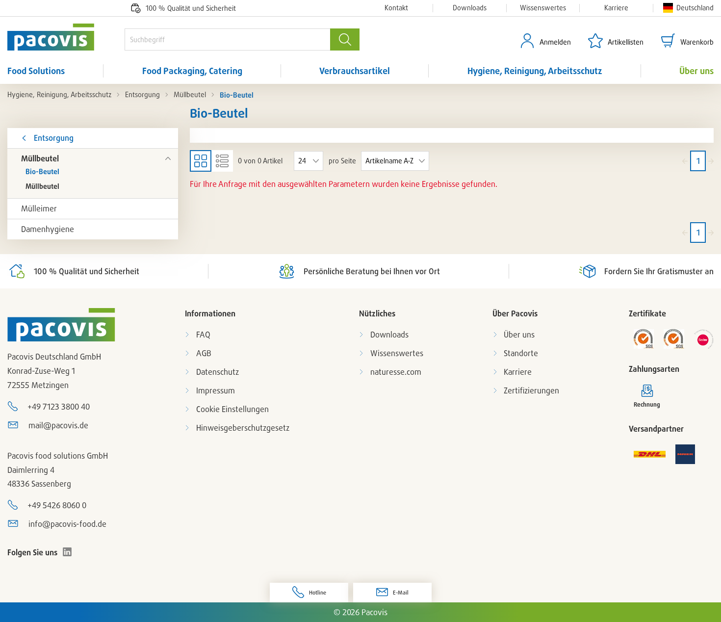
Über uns (696, 70)
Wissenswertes (543, 8)
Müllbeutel (190, 94)
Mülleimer (39, 208)
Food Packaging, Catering (192, 70)
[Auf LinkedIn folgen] (67, 552)
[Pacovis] (66, 37)
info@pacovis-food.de (67, 524)
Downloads (470, 8)
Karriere (616, 8)
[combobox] (227, 39)
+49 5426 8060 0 (56, 505)
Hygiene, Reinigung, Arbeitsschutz (534, 70)
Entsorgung (142, 94)
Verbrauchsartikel (354, 70)
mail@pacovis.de (58, 425)
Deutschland (695, 7)
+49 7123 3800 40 (58, 407)
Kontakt (396, 8)
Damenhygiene (47, 229)
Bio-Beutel (42, 171)
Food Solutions (36, 70)
